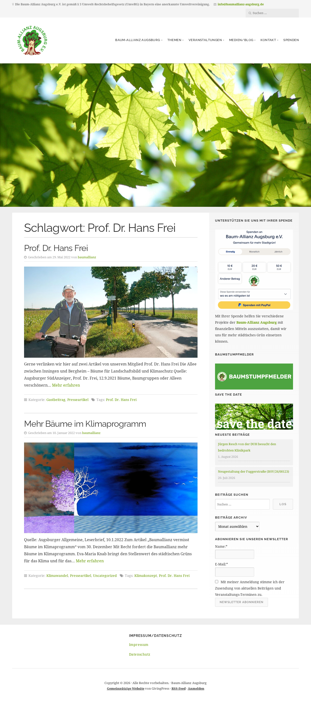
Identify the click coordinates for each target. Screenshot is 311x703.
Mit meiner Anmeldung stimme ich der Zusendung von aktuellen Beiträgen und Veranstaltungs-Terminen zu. (250, 588)
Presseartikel (77, 399)
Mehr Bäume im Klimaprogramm (85, 424)
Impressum (138, 644)
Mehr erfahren (66, 385)
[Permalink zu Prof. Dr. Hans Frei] (111, 312)
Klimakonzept (145, 575)
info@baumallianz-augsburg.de (241, 4)
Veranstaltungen (205, 40)
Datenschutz (139, 654)
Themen (174, 40)
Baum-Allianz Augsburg (137, 40)
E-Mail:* (221, 564)
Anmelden (196, 688)
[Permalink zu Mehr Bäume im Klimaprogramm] (111, 488)
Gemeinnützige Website (125, 688)
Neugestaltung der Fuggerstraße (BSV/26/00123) (253, 471)
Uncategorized (105, 575)
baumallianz (87, 257)
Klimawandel (57, 575)
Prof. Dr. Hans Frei (56, 248)
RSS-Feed (179, 688)
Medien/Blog (241, 40)
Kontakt (268, 40)
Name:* (221, 546)
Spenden (291, 40)
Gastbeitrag (55, 399)
